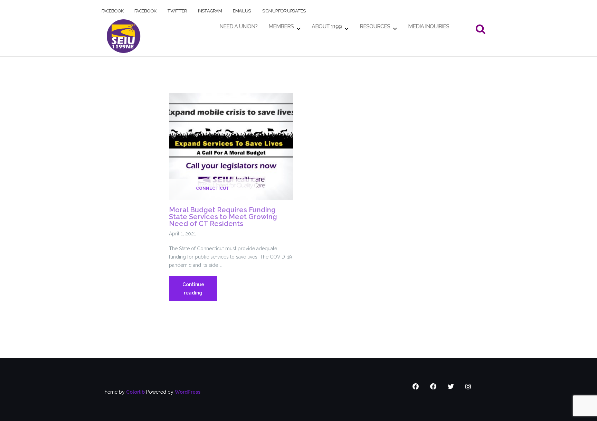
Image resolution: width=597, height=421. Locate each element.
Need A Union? (238, 24)
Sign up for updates (283, 9)
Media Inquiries (428, 24)
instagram (210, 9)
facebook (112, 9)
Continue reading (199, 291)
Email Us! (242, 9)
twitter (177, 9)
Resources (375, 24)
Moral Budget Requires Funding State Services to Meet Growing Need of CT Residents (223, 217)
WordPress (187, 392)
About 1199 (327, 24)
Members (281, 24)
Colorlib (135, 392)
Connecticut (212, 188)
